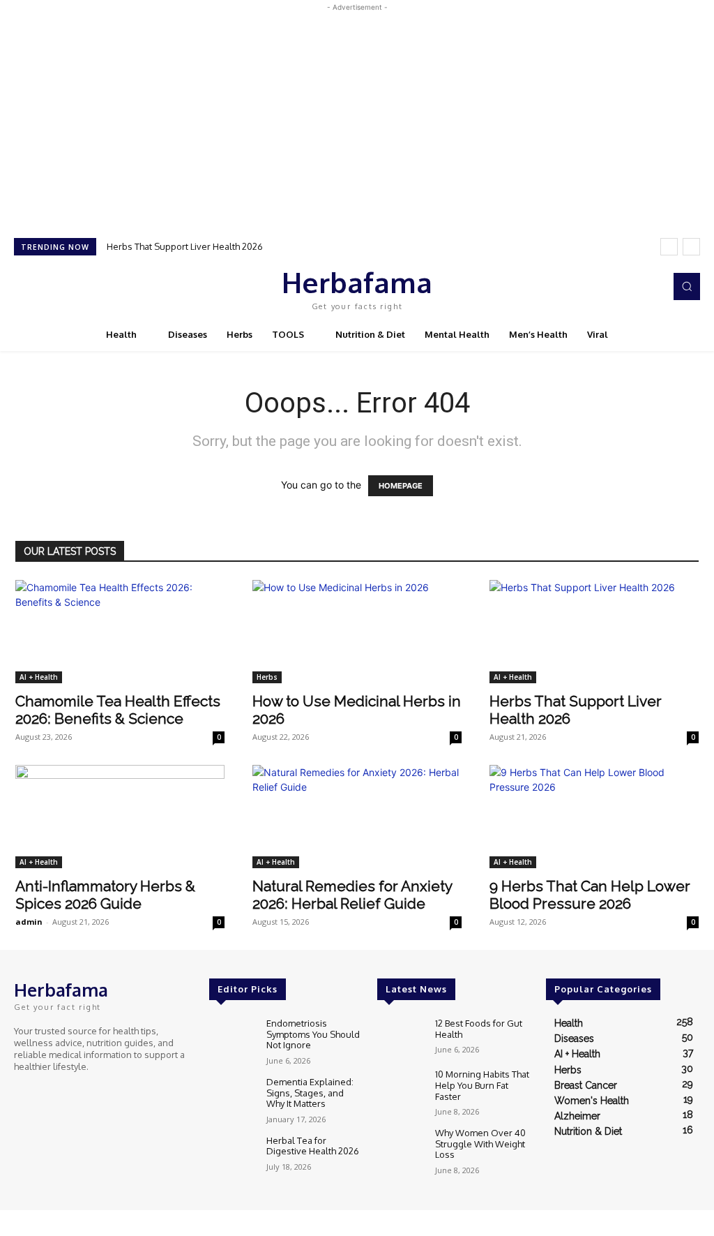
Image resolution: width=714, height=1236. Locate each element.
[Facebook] (591, 287)
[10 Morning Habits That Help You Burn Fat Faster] (400, 1087)
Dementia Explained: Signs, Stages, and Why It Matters (310, 1092)
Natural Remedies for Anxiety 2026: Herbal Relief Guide (352, 894)
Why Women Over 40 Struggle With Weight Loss (480, 1143)
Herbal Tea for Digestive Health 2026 (312, 1146)
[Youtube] (650, 287)
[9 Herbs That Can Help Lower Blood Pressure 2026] (594, 816)
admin (29, 921)
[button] (687, 286)
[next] (691, 246)
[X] (630, 287)
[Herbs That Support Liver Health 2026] (594, 631)
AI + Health (39, 677)
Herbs (267, 677)
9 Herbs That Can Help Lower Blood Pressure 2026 (589, 894)
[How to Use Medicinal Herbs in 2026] (357, 631)
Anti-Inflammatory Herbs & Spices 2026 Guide (105, 894)
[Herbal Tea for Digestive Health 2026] (232, 1154)
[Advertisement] (357, 112)
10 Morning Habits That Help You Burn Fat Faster (482, 1085)
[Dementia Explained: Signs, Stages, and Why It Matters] (232, 1095)
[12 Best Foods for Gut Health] (400, 1036)
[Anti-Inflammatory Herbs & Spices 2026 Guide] (120, 816)
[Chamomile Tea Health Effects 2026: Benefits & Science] (120, 631)
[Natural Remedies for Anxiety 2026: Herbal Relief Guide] (357, 816)
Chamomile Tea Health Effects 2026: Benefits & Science (117, 709)
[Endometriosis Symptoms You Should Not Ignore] (232, 1036)
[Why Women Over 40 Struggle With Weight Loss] (400, 1146)
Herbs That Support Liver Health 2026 (185, 246)
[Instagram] (611, 287)
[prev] (669, 246)
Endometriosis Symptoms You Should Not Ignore (313, 1034)
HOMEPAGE (401, 486)
